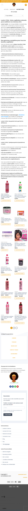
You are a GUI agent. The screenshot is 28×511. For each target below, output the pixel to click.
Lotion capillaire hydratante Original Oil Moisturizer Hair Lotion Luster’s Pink (21, 294)
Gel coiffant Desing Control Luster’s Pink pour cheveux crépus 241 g (21, 269)
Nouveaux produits (7, 454)
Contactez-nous (6, 436)
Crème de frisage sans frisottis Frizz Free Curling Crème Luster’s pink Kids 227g (6, 245)
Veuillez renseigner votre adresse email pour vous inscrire (13, 403)
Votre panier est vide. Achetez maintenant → (11, 510)
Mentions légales (7, 451)
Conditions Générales (8, 459)
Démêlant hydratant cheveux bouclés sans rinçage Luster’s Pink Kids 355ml (6, 270)
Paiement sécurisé (7, 433)
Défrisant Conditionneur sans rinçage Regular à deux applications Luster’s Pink (20, 245)
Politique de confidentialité (8, 464)
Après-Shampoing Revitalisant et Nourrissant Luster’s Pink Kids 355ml (20, 196)
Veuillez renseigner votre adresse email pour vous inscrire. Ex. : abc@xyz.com (12, 411)
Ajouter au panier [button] (6, 200)
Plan (4, 462)
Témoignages (6, 444)
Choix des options (20, 250)
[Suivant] (16, 328)
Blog (4, 439)
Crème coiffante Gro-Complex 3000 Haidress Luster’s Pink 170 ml (6, 220)
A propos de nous (7, 431)
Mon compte (6, 457)
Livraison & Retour (7, 428)
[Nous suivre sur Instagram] (13, 386)
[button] (2, 5)
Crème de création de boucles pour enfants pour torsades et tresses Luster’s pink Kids (21, 220)
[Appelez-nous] (15, 386)
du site (6, 462)
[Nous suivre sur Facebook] (10, 386)
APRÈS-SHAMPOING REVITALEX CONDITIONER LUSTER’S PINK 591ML (6, 196)
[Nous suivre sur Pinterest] (17, 386)
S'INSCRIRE (8, 414)
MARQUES (12, 9)
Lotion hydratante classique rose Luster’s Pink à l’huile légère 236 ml (7, 317)
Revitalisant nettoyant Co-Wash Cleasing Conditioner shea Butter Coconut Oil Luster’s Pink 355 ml (21, 318)
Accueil (6, 9)
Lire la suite (4, 250)
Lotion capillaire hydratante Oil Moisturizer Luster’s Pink (7, 293)
